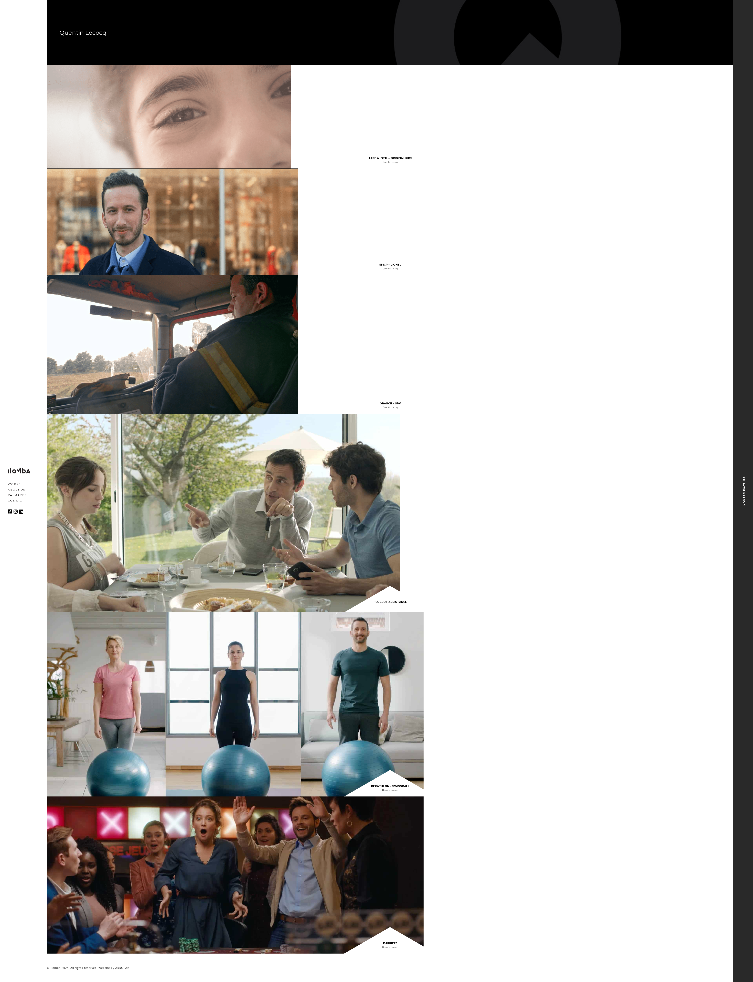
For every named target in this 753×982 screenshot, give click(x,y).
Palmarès (17, 494)
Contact (16, 500)
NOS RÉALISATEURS (744, 491)
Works (14, 483)
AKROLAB (122, 968)
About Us (16, 489)
